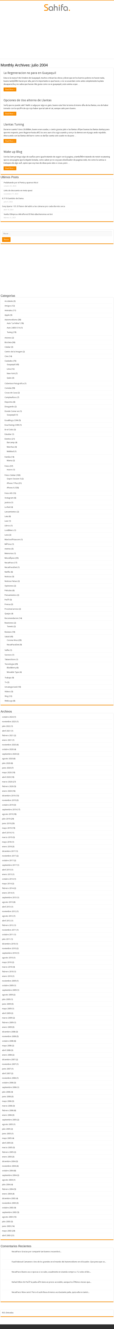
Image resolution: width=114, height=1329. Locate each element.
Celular (8, 347)
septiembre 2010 (9, 953)
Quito (9, 378)
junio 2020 (6, 768)
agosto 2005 (7, 1124)
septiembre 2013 (9, 897)
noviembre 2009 (9, 981)
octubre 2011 (7, 934)
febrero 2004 (7, 1189)
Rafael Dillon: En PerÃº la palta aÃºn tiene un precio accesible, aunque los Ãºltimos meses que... (51, 1282)
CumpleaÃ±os (10, 397)
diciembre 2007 (8, 1059)
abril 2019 (6, 833)
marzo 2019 (7, 837)
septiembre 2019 (9, 809)
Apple (7, 315)
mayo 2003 (6, 1231)
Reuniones (9, 623)
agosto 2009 (7, 995)
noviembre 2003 (9, 1203)
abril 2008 (6, 1050)
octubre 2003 (7, 1208)
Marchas (10, 447)
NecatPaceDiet (11, 567)
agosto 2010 (7, 958)
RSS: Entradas (8, 1313)
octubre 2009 (7, 985)
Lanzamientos (10, 512)
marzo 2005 (7, 1147)
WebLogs (9, 701)
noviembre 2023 (9, 721)
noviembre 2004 (9, 1166)
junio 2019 (6, 823)
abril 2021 (6, 731)
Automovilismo (11, 320)
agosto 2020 (7, 758)
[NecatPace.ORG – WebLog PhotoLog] (57, 7)
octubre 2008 (7, 1041)
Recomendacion (11, 618)
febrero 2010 (7, 971)
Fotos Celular (10, 475)
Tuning (10, 332)
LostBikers (9, 530)
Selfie (7, 650)
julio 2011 (6, 939)
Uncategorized (11, 687)
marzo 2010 (7, 967)
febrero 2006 (7, 1110)
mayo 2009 (6, 1008)
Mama (9, 460)
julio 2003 (6, 1221)
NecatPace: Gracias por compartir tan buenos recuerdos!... (36, 1251)
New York (11, 373)
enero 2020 (7, 791)
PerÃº (7, 600)
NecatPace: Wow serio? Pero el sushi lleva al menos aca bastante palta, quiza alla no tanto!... (50, 1292)
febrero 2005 (7, 1152)
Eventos (8, 439)
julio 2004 (6, 1184)
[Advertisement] (57, 35)
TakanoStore (10, 659)
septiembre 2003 (9, 1212)
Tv (6, 682)
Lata (6, 516)
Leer (6, 521)
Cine (6, 356)
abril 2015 (6, 870)
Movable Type (13, 672)
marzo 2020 (7, 782)
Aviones (8, 338)
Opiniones (9, 586)
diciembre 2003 (8, 1198)
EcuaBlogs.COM (11, 420)
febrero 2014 (7, 888)
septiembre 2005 (9, 1120)
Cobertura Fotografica (14, 383)
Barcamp (11, 442)
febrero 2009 (7, 1022)
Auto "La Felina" (13, 323)
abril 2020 (6, 777)
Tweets (10, 626)
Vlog (6, 696)
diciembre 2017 (8, 851)
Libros (7, 525)
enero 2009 (7, 1027)
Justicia (8, 502)
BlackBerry (11, 668)
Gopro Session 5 (14, 479)
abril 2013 (6, 907)
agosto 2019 (7, 814)
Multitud (10, 451)
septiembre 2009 (9, 990)
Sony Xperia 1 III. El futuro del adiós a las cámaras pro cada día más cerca (33, 206)
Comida (8, 388)
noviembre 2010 (9, 948)
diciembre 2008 (8, 1032)
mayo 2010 (6, 962)
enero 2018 (7, 846)
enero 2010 (7, 976)
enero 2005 (7, 1157)
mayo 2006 (6, 1101)
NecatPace (9, 563)
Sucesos (8, 655)
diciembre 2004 (8, 1161)
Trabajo (8, 678)
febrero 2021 (7, 735)
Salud (7, 636)
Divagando (9, 406)
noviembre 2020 (9, 745)
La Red (7, 507)
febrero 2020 (7, 786)
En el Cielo (9, 429)
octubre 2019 (7, 805)
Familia (8, 457)
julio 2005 (6, 1129)
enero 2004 (7, 1194)
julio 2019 (6, 819)
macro (9, 469)
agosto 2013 (7, 902)
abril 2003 (6, 1235)
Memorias (9, 553)
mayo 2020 (6, 772)
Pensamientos (10, 595)
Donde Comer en (12, 411)
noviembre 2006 (9, 1078)
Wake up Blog (13, 152)
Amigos (8, 306)
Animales (8, 310)
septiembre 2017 (9, 865)
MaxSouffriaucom (12, 539)
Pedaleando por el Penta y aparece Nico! (21, 182)
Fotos (7, 466)
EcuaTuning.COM (12, 425)
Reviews (8, 632)
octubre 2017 (7, 860)
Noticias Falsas (11, 581)
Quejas (8, 613)
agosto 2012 (7, 916)
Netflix (7, 572)
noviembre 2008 (9, 1036)
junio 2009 (6, 1004)
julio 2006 (6, 1092)
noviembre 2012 (9, 911)
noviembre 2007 (9, 1064)
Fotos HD (8, 493)
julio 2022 (6, 726)
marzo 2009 (7, 1018)
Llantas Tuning (14, 124)
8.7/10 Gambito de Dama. (13, 198)
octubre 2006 (7, 1083)
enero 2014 (7, 893)
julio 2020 (6, 763)
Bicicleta (8, 342)
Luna (7, 535)
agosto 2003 (7, 1217)
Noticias (8, 576)
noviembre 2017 (9, 856)
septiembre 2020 (9, 754)
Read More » (10, 89)
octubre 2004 (7, 1171)
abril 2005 (6, 1143)
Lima (9, 369)
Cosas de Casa (11, 393)
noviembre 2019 (9, 800)
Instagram (9, 498)
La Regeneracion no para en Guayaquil (30, 73)
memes (8, 549)
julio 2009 (6, 999)
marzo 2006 (7, 1106)
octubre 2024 (7, 717)
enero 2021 (7, 740)
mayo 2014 (6, 883)
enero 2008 (7, 1055)
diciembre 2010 (8, 944)
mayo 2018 (6, 842)
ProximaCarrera (11, 609)
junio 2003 (6, 1226)
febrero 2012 (7, 925)
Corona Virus (12, 640)
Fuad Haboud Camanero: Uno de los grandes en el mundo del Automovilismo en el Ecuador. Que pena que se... (59, 1262)
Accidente (9, 301)
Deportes (9, 402)
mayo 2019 (6, 828)
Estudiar (8, 434)
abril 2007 (6, 1073)
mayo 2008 (6, 1046)
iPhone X (10, 488)
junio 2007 (6, 1069)
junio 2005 (6, 1133)
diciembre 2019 (8, 796)
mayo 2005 (6, 1138)
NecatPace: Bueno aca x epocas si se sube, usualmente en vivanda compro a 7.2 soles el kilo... (51, 1272)
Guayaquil (11, 364)
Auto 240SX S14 (13, 328)
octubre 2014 (7, 879)
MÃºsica (8, 544)
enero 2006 (7, 1115)
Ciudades (9, 361)
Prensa (7, 604)
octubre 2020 (7, 749)
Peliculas (8, 590)
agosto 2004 (7, 1180)
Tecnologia (9, 664)
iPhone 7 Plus (12, 483)
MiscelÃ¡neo (10, 558)
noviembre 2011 (9, 930)
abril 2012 (6, 921)
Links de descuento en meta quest (18, 190)
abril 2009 (6, 1013)
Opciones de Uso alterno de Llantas (28, 100)
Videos (7, 691)
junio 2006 (6, 1096)
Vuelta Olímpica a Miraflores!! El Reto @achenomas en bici (28, 214)
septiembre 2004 (9, 1175)
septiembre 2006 (9, 1087)
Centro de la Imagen (13, 352)
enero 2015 (7, 874)
